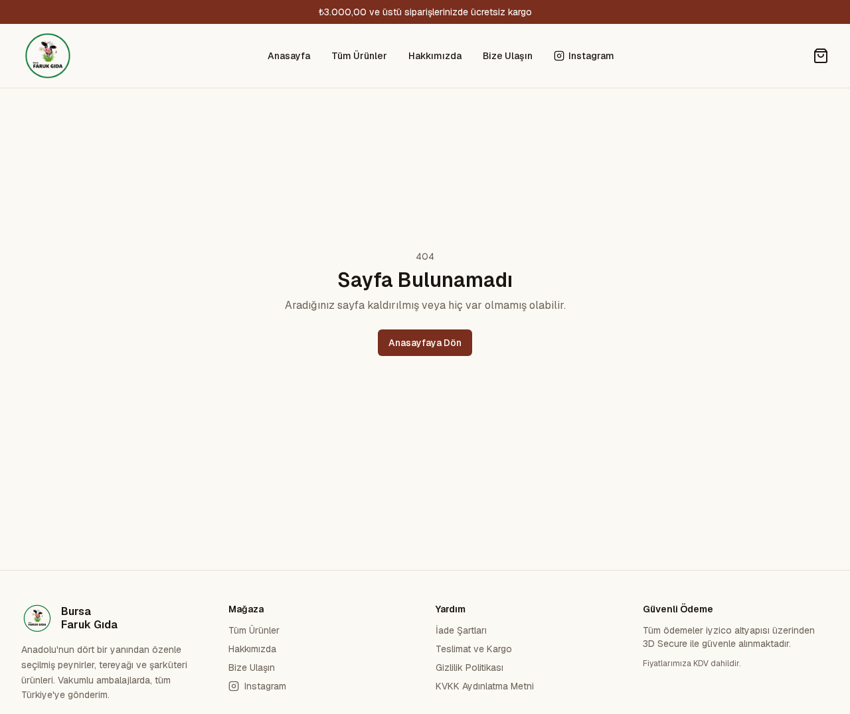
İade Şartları (461, 630)
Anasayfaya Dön (425, 343)
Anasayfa (289, 56)
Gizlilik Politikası (469, 667)
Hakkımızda (435, 56)
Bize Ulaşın (508, 56)
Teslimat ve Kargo (474, 649)
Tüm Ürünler (359, 56)
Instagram (591, 56)
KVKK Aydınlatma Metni (485, 686)
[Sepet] (821, 56)
